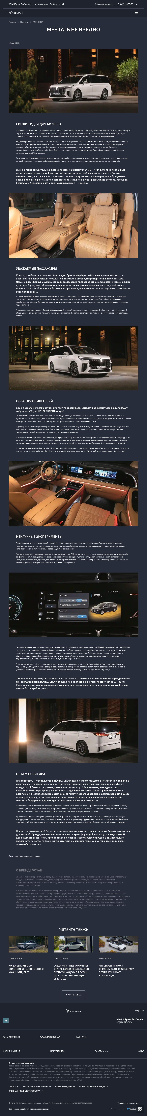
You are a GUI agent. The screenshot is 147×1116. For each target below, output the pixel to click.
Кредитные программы (35, 1086)
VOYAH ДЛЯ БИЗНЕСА (50, 1036)
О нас (141, 1051)
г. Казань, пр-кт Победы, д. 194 (49, 4)
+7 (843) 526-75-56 (124, 1022)
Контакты (81, 1036)
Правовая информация (128, 1103)
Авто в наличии (11, 1036)
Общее (12, 1086)
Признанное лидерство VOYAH (25, 1091)
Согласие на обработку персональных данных (29, 1109)
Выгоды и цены (63, 1086)
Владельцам (101, 1051)
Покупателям (57, 1051)
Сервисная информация (92, 1086)
